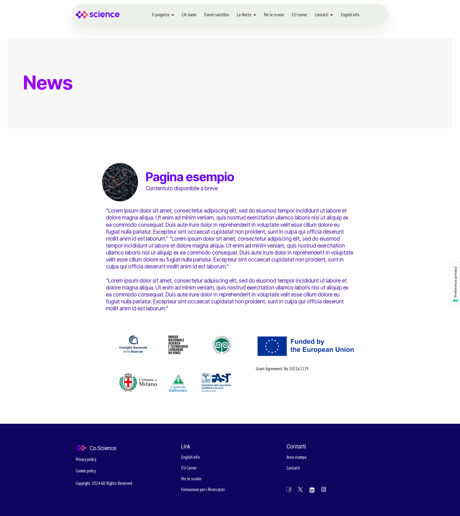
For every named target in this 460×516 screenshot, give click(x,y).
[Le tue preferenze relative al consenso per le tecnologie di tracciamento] (455, 284)
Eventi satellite (216, 14)
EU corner (299, 14)
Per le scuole (274, 14)
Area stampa (296, 457)
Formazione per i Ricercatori (203, 489)
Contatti (321, 14)
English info (350, 14)
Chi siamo (189, 14)
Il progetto (160, 14)
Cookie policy (86, 471)
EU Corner (189, 468)
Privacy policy (86, 459)
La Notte (244, 14)
